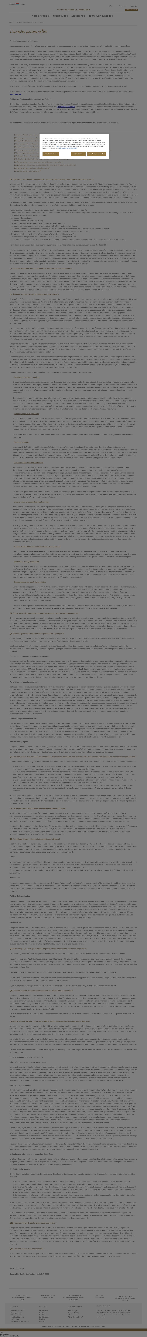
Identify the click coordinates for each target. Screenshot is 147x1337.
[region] (74, 146)
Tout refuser (78, 154)
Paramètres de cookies (51, 154)
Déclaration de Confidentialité (68, 148)
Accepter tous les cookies (96, 154)
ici (57, 146)
